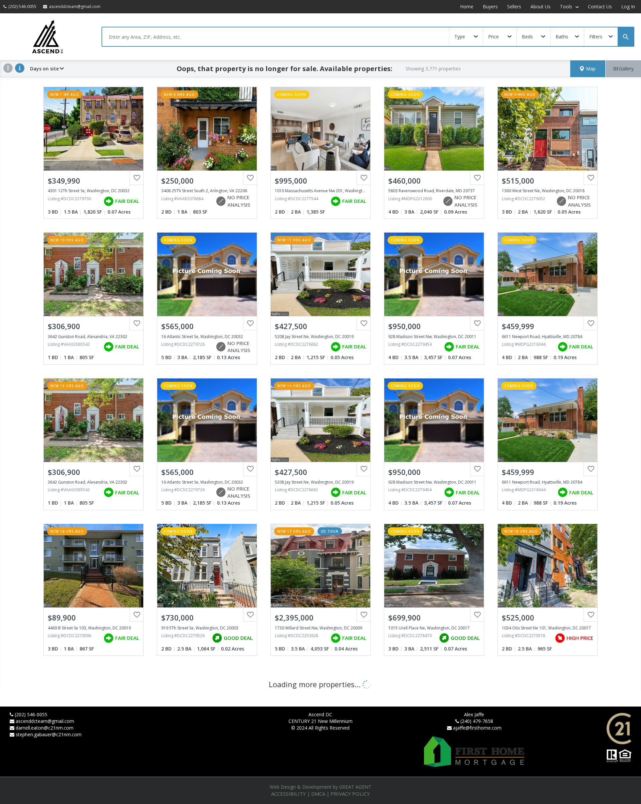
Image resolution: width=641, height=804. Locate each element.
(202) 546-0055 (31, 714)
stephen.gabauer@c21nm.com (48, 734)
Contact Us (600, 6)
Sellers (514, 6)
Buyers (490, 6)
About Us (540, 6)
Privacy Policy (350, 793)
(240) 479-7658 (476, 721)
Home (466, 6)
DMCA (318, 793)
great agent (355, 787)
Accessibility (288, 793)
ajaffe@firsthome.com (477, 728)
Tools (567, 6)
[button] (588, 68)
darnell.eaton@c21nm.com (44, 728)
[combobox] (275, 36)
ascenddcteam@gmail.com (45, 721)
